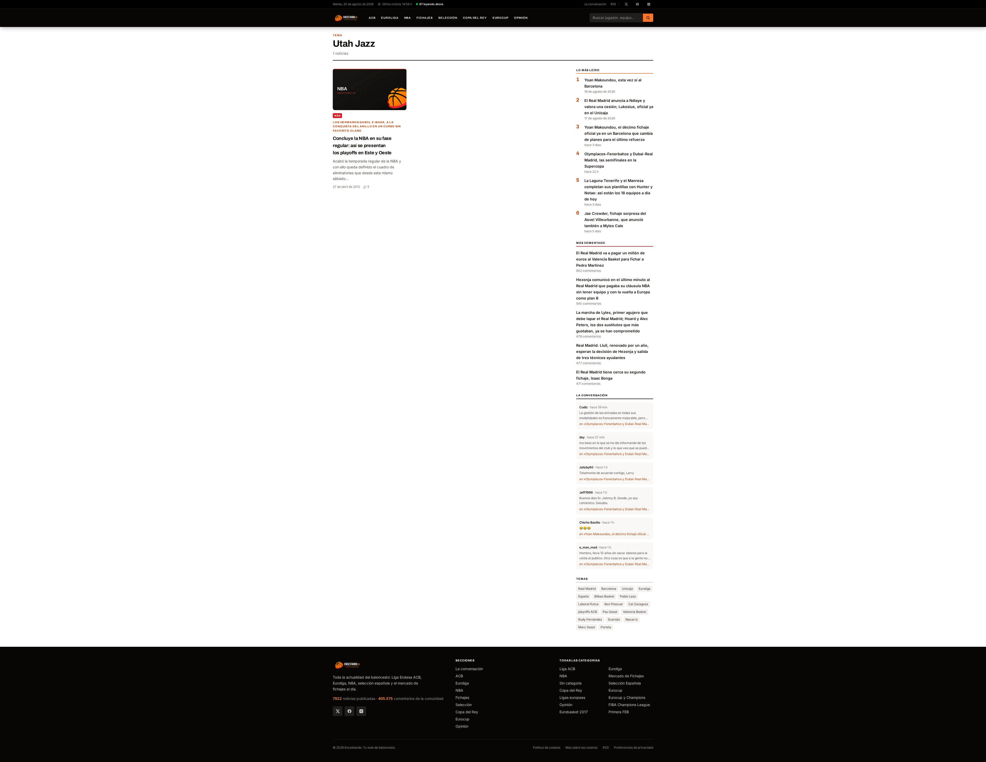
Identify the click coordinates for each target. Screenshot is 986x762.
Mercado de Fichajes (626, 676)
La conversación (595, 4)
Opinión (521, 17)
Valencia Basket (634, 612)
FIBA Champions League (629, 704)
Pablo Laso (628, 596)
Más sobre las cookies (581, 747)
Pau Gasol (610, 612)
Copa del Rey (475, 17)
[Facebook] (349, 711)
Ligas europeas (572, 697)
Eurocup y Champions (627, 697)
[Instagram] (361, 711)
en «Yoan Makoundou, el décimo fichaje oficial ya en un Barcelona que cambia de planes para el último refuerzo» (614, 534)
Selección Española (625, 683)
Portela (606, 627)
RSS (613, 4)
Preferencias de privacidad (633, 747)
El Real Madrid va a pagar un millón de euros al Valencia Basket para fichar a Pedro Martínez (610, 259)
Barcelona (608, 589)
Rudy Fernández (590, 619)
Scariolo (614, 619)
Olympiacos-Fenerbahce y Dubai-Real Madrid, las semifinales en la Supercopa (618, 160)
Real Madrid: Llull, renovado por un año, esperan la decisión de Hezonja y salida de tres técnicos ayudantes (612, 351)
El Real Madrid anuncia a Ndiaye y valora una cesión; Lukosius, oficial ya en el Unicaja (618, 106)
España (583, 596)
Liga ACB (567, 669)
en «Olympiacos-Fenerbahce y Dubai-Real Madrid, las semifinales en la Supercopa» (614, 424)
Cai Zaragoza (638, 604)
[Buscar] (648, 18)
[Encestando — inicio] (346, 18)
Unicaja (627, 589)
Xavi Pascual (613, 604)
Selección (447, 17)
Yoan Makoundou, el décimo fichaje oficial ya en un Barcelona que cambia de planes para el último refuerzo (618, 133)
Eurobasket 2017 (574, 712)
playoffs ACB (587, 612)
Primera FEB (619, 712)
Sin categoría (571, 683)
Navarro (631, 619)
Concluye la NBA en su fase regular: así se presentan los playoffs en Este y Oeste (362, 145)
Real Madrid (587, 589)
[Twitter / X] (338, 711)
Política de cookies (546, 747)
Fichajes (424, 17)
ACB (372, 17)
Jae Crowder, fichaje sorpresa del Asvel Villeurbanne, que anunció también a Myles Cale (615, 219)
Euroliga (389, 17)
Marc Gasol (586, 627)
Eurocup (500, 17)
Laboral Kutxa (588, 604)
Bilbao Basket (604, 596)
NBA (407, 17)
